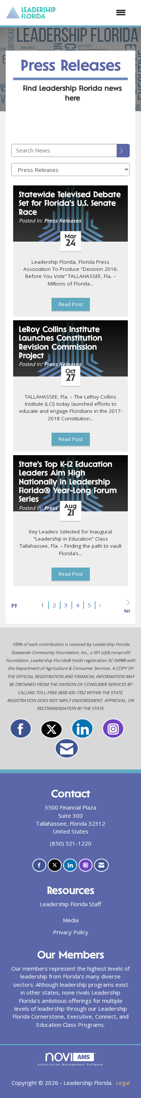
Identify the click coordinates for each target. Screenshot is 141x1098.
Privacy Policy (70, 932)
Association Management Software (71, 1064)
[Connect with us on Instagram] (113, 728)
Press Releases (62, 220)
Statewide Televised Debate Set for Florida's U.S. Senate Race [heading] (70, 204)
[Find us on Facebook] (21, 728)
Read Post (71, 304)
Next (127, 609)
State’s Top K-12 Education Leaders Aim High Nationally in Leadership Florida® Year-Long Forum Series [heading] (68, 482)
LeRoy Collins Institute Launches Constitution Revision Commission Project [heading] (60, 343)
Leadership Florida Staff (70, 904)
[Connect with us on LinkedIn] (82, 728)
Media (71, 920)
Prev (14, 605)
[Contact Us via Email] (67, 748)
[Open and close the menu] (95, 12)
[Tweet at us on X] (51, 729)
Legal (123, 1082)
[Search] (123, 150)
